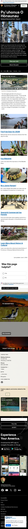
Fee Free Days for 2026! (10, 132)
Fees (19, 71)
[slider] (14, 87)
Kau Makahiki (6, 159)
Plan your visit (14, 61)
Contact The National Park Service (9, 507)
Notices (2, 504)
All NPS (14, 427)
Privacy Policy (4, 500)
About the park (14, 65)
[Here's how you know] (14, 2)
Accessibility (4, 498)
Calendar (15, 71)
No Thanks (15, 525)
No (6, 277)
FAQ (3, 371)
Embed (25, 75)
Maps (11, 71)
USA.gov (3, 518)
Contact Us (4, 367)
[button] (26, 32)
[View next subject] (8, 394)
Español (4, 376)
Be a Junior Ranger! (8, 186)
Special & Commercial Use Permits (11, 213)
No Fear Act (3, 511)
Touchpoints (10, 284)
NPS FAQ (3, 509)
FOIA (2, 502)
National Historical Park (10, 6)
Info (1, 71)
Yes (6, 273)
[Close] (25, 517)
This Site (14, 424)
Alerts (6, 71)
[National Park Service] (1, 6)
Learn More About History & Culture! (12, 244)
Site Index (4, 374)
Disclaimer (3, 513)
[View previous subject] (3, 394)
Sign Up (8, 525)
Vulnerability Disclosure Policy (8, 516)
